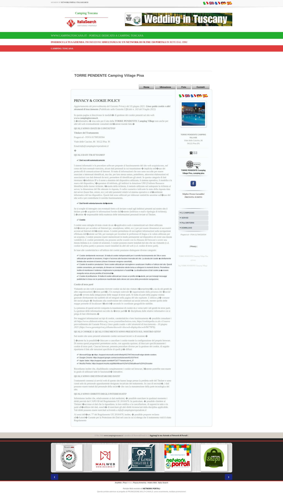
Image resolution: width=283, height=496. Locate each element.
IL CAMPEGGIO (187, 213)
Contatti (201, 87)
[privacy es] (229, 3)
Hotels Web (152, 483)
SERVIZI (184, 218)
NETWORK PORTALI (151, 489)
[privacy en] (212, 3)
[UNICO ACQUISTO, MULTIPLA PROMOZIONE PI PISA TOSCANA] (172, 457)
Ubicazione (165, 87)
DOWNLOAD (186, 228)
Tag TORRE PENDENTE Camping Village (192, 266)
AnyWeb (118, 483)
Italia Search (163, 483)
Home (146, 87)
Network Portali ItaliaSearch (74, 2)
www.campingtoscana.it (113, 435)
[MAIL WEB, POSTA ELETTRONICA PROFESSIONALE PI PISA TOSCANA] (100, 457)
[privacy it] (206, 3)
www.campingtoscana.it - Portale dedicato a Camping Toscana (97, 35)
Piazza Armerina (139, 483)
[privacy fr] (218, 3)
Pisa (124, 483)
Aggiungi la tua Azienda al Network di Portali (168, 435)
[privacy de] (223, 3)
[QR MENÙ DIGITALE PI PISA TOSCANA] (136, 457)
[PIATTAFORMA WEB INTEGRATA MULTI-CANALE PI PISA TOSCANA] (63, 457)
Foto (183, 87)
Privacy (193, 246)
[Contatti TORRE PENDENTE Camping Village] (193, 153)
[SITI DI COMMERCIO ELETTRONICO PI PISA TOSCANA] (208, 457)
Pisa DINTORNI (187, 223)
